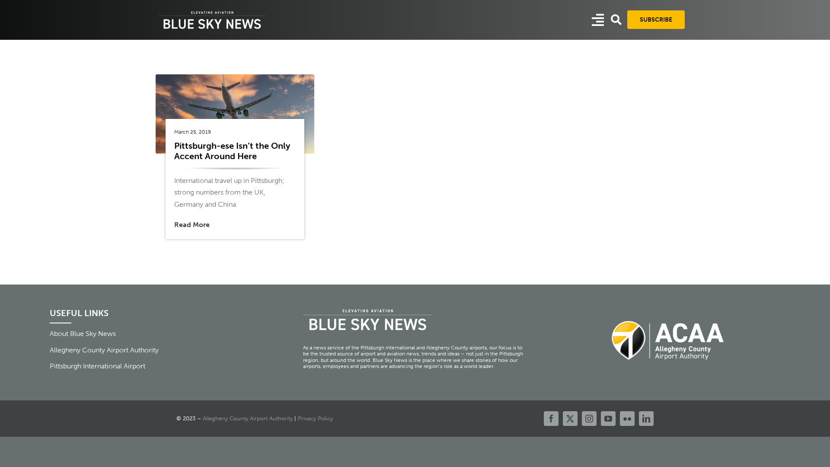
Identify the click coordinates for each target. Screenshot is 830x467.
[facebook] (551, 418)
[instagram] (589, 418)
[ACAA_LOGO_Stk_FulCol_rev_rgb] (668, 316)
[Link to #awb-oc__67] (616, 19)
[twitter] (570, 418)
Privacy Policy (315, 418)
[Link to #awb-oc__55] (598, 20)
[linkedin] (646, 418)
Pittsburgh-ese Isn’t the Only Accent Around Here (232, 151)
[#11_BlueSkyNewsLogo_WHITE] (212, 12)
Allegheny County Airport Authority (248, 418)
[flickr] (627, 418)
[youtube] (608, 418)
